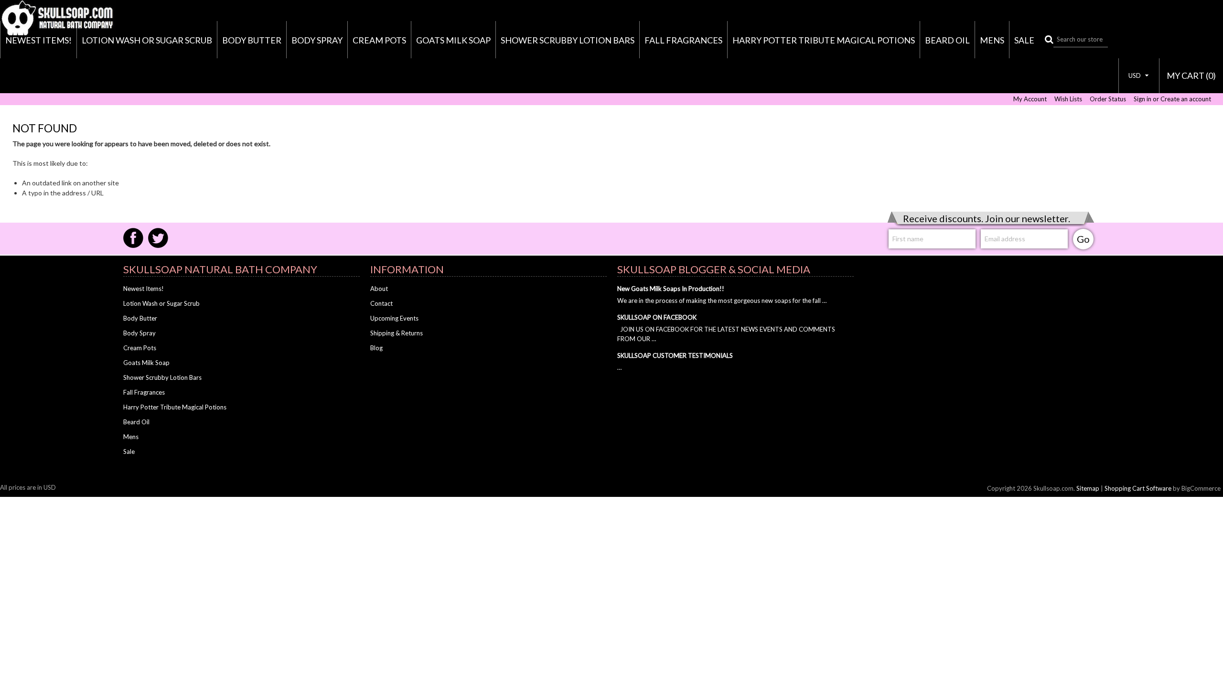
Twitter (158, 238)
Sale (1024, 40)
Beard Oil (947, 40)
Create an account (1185, 99)
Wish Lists (1068, 99)
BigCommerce (1201, 488)
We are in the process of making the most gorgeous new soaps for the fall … (721, 300)
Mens (992, 40)
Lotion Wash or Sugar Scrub (147, 40)
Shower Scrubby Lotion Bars (567, 40)
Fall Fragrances (683, 40)
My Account (1030, 99)
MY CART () (1191, 75)
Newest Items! (38, 40)
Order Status (1108, 99)
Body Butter (251, 40)
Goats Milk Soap (453, 40)
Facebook (133, 238)
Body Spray (317, 40)
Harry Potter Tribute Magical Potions (823, 40)
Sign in (1142, 99)
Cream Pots (379, 40)
